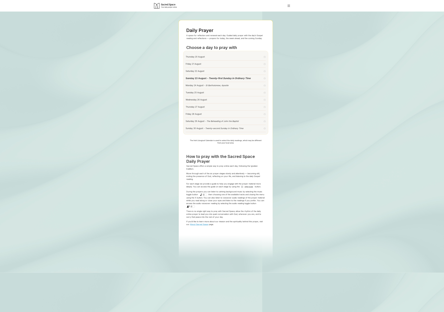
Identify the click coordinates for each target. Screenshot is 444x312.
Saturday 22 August (195, 71)
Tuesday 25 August (195, 92)
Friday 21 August (193, 64)
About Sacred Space (199, 224)
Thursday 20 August (195, 57)
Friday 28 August (194, 114)
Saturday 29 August (212, 121)
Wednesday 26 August (196, 100)
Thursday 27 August (195, 107)
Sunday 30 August (214, 128)
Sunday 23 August (218, 78)
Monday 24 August (207, 85)
